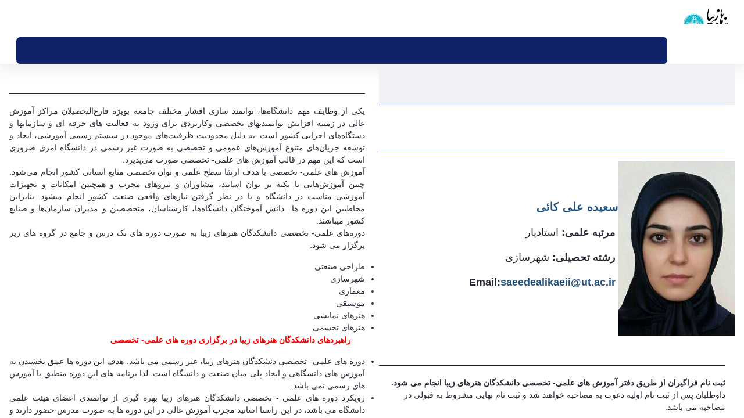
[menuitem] (623, 50)
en (39, 18)
